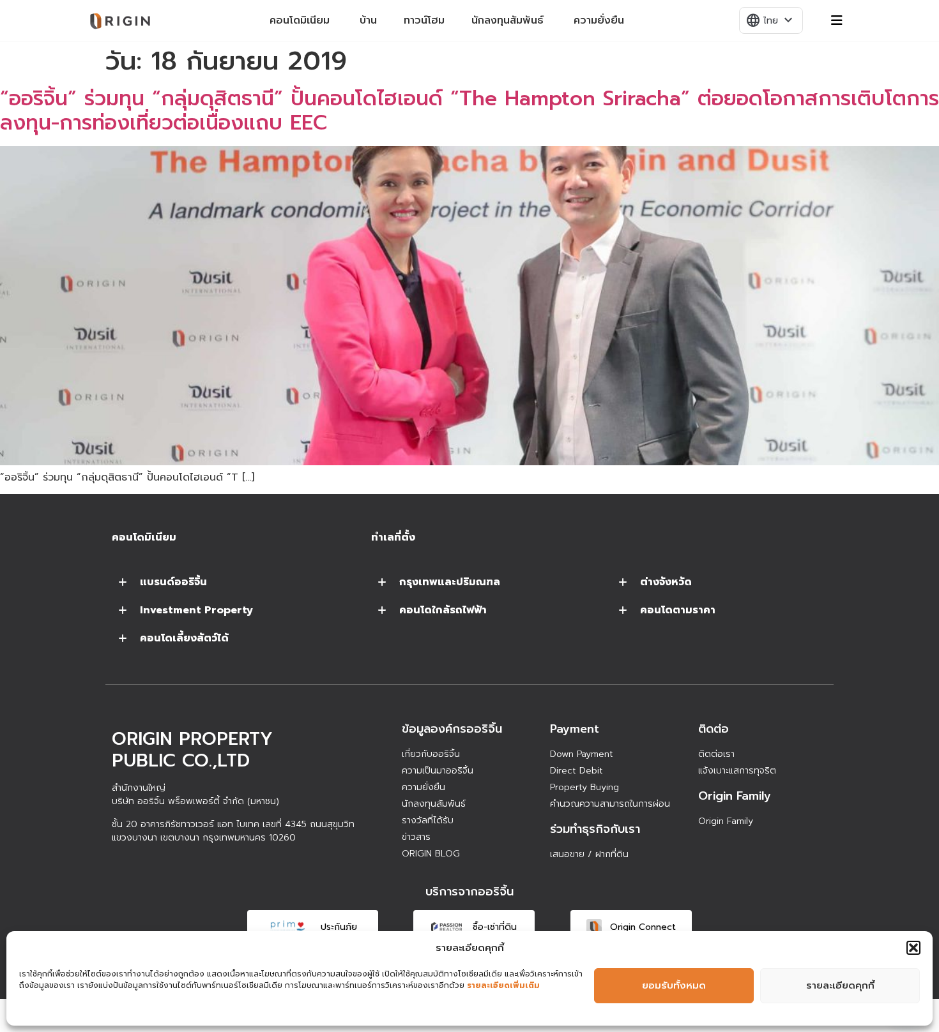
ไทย (770, 20)
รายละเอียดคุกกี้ (840, 985)
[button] (913, 947)
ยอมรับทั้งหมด (674, 985)
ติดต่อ (713, 729)
